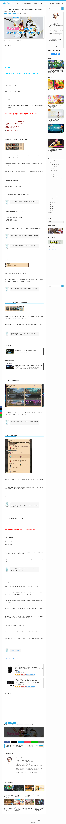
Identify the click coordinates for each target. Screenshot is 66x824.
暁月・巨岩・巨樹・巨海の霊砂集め (12, 126)
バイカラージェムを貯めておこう (12, 127)
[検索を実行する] (62, 8)
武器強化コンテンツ (53, 192)
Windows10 (26, 724)
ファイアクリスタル (53, 166)
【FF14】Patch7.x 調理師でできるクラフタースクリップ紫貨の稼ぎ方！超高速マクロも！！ (28, 366)
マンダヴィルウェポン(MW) (54, 198)
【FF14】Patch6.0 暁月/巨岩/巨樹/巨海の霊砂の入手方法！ (26, 350)
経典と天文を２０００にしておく (12, 129)
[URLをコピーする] (41, 742)
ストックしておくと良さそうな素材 (12, 130)
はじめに (28, 820)
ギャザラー (12, 724)
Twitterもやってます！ (15, 650)
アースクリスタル (53, 172)
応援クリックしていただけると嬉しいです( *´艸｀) (14, 658)
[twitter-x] (55, 46)
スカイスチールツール (54, 186)
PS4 (29, 724)
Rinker (19, 671)
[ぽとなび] (7, 3)
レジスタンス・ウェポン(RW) (55, 196)
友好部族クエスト (53, 202)
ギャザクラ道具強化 (53, 184)
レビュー (51, 214)
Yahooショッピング (30, 674)
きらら (9, 763)
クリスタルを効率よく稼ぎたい (55, 164)
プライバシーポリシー (34, 820)
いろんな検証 (52, 206)
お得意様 (51, 204)
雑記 (50, 212)
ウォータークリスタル (54, 176)
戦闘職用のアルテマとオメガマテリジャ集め (14, 123)
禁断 (32, 724)
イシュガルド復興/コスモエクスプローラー (56, 179)
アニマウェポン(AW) (53, 194)
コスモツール (52, 190)
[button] (7, 742)
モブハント (13, 13)
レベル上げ (21, 724)
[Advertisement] (24, 53)
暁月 (6, 724)
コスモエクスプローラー (54, 182)
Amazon (17, 674)
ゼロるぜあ (52, 208)
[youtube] (56, 46)
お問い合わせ (40, 820)
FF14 (6, 13)
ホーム (25, 820)
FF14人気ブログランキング (52, 249)
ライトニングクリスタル (54, 174)
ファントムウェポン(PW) (54, 200)
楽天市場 (23, 674)
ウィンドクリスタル (53, 170)
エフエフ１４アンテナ (51, 251)
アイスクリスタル (53, 168)
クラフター (9, 13)
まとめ (7, 132)
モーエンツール (53, 188)
